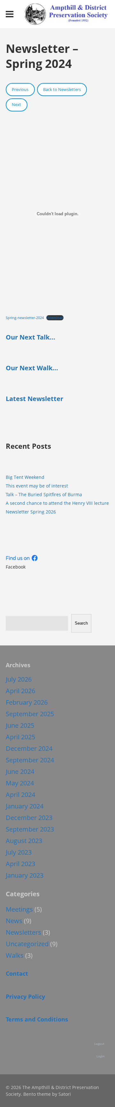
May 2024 (20, 783)
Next (16, 104)
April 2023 (20, 863)
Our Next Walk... (32, 368)
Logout (99, 1043)
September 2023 (30, 829)
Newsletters (23, 932)
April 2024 (20, 794)
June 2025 (20, 725)
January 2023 (24, 875)
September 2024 (30, 760)
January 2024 (24, 806)
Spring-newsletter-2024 (25, 317)
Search (81, 623)
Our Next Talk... (30, 337)
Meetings (19, 909)
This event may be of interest (37, 486)
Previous (20, 89)
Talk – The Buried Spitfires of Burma (44, 494)
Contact (17, 973)
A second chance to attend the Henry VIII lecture (57, 503)
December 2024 (29, 748)
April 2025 (20, 737)
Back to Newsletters (62, 89)
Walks (15, 955)
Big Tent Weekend (25, 477)
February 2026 (27, 702)
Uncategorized (27, 943)
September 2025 (30, 713)
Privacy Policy (25, 996)
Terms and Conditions (37, 1019)
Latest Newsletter (34, 398)
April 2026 (20, 690)
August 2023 (24, 840)
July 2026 (19, 679)
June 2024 (20, 771)
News (14, 920)
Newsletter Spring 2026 (31, 512)
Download (55, 317)
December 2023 (29, 817)
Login (100, 1056)
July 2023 (19, 852)
